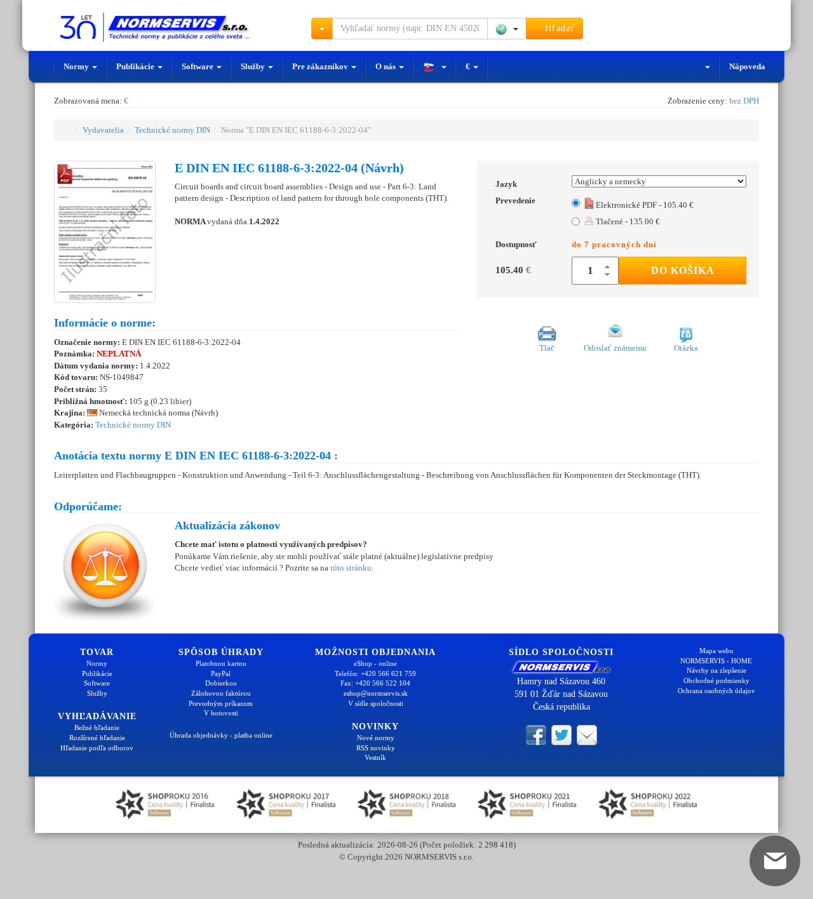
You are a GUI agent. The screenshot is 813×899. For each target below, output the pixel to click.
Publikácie (136, 66)
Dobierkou (221, 683)
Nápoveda (747, 66)
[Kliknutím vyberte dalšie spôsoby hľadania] (322, 28)
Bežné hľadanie (96, 727)
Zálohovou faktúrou (221, 693)
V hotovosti (221, 713)
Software (198, 66)
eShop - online (375, 663)
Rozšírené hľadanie (97, 737)
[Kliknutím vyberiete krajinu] (507, 28)
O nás (386, 66)
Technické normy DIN (172, 130)
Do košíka (683, 270)
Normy (77, 66)
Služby (254, 66)
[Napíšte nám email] (587, 734)
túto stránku (351, 567)
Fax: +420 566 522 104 (375, 683)
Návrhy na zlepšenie (716, 670)
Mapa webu (716, 650)
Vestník (375, 757)
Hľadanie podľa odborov (96, 748)
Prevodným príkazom (221, 703)
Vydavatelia (103, 130)
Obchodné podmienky (716, 680)
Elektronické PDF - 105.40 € (644, 205)
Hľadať (558, 28)
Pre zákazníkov (321, 66)
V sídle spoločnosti (375, 703)
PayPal (221, 673)
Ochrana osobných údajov (716, 690)
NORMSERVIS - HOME (716, 661)
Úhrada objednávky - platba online (221, 735)
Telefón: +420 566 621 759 (375, 673)
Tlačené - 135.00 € (627, 221)
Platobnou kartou (221, 663)
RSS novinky (375, 748)
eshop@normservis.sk (376, 693)
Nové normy (375, 737)
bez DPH (744, 100)
